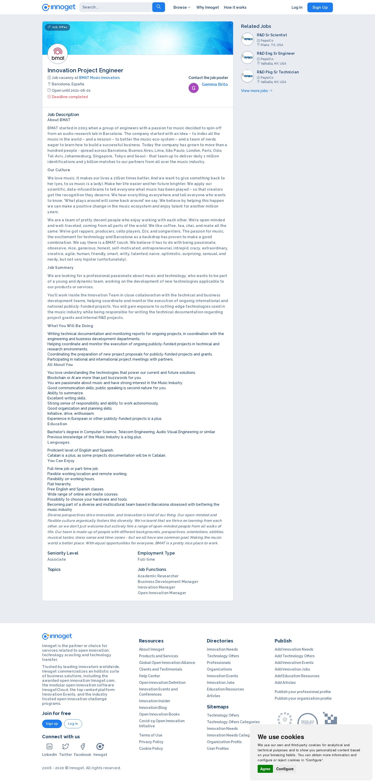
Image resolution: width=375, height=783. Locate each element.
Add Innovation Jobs (292, 669)
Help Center (149, 676)
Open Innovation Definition (162, 683)
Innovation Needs (222, 649)
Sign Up (320, 7)
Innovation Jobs (220, 683)
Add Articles (285, 683)
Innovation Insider (154, 701)
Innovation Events (222, 676)
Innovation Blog (153, 708)
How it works (235, 7)
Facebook (82, 755)
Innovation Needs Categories (232, 735)
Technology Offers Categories (233, 722)
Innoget (100, 755)
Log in (73, 724)
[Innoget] (59, 6)
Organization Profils (224, 742)
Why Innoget (207, 7)
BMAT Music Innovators (99, 78)
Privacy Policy (151, 742)
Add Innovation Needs (294, 649)
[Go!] (158, 7)
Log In (297, 7)
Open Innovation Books (159, 714)
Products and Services (158, 656)
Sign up (52, 724)
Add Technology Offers (295, 656)
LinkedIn (49, 755)
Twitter (65, 755)
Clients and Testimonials (160, 669)
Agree (265, 768)
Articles (213, 696)
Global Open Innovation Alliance (167, 663)
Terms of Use (150, 735)
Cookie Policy (151, 748)
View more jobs (255, 91)
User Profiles (218, 748)
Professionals (219, 663)
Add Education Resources (297, 676)
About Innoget (151, 649)
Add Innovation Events (294, 663)
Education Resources (225, 689)
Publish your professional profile (303, 692)
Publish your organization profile (303, 698)
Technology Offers (223, 656)
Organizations (219, 669)
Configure (285, 768)
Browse (180, 7)
